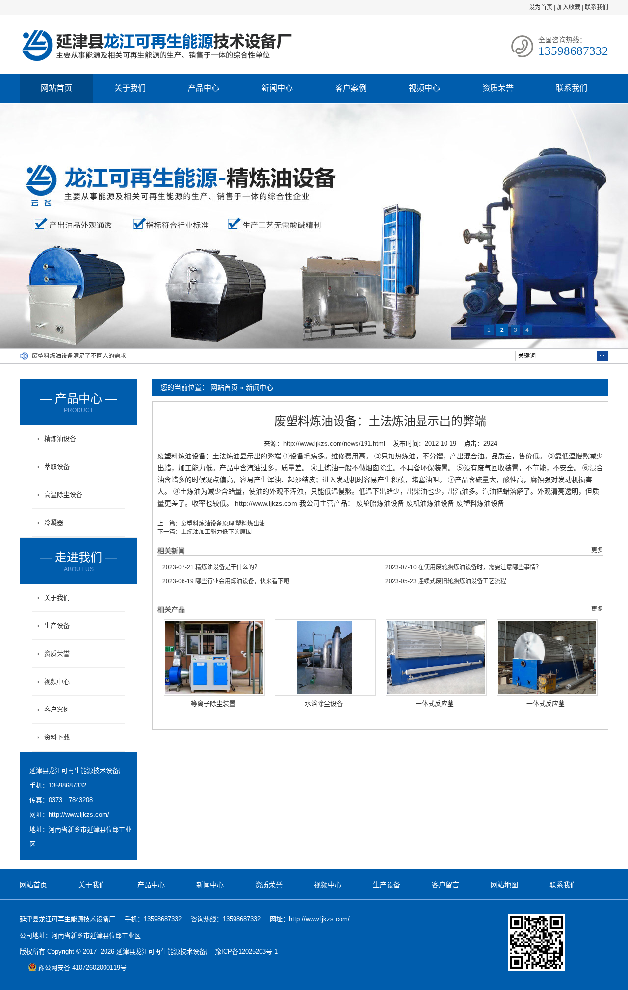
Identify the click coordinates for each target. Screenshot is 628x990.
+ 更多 (594, 550)
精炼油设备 (60, 438)
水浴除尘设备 (324, 703)
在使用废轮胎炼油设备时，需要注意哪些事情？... (465, 567)
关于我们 (130, 88)
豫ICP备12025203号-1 (246, 951)
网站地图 (504, 884)
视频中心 (424, 88)
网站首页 (56, 88)
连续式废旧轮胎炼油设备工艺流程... (448, 581)
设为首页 (540, 7)
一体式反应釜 (435, 703)
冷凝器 (53, 522)
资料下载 (57, 737)
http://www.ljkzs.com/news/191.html (334, 443)
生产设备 (57, 625)
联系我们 (596, 7)
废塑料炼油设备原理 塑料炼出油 (223, 523)
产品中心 (203, 88)
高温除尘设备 (63, 494)
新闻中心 (277, 88)
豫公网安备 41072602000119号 (82, 967)
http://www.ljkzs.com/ (79, 814)
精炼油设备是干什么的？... (213, 567)
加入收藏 (568, 7)
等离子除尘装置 (213, 703)
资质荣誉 (498, 88)
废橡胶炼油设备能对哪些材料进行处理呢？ (88, 356)
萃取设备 (57, 466)
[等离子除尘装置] (214, 657)
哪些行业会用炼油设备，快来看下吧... (228, 581)
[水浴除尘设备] (325, 657)
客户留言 (445, 884)
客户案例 (350, 88)
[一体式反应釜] (436, 657)
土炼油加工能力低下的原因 (216, 532)
